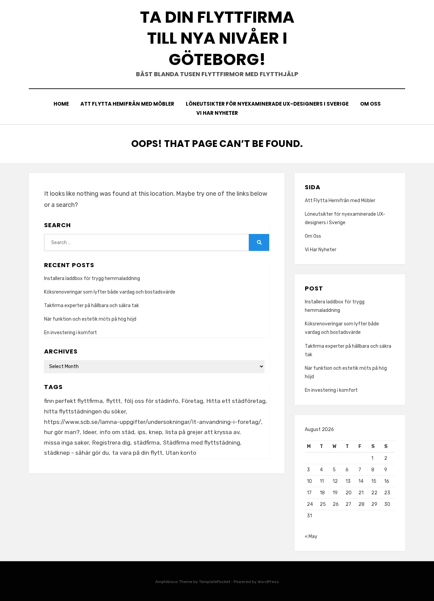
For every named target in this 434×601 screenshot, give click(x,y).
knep (155, 432)
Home (61, 103)
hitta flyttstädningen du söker (85, 411)
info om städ (117, 432)
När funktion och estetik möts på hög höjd (90, 319)
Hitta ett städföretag (235, 401)
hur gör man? (62, 432)
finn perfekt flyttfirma (73, 401)
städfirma (147, 442)
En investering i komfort (70, 333)
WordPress (268, 581)
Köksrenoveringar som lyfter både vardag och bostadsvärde (109, 292)
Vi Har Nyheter (217, 112)
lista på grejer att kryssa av (202, 432)
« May (311, 536)
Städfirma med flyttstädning (201, 442)
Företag (192, 401)
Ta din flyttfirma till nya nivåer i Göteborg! (217, 38)
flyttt (113, 401)
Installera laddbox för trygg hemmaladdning (92, 278)
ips (141, 432)
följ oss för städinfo (151, 401)
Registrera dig (111, 442)
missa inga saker (66, 442)
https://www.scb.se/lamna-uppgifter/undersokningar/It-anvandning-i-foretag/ (152, 421)
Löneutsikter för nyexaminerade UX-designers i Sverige (267, 103)
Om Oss (370, 103)
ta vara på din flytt (137, 452)
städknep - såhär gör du (76, 452)
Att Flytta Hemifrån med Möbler (127, 103)
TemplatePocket (214, 581)
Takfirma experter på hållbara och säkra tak (91, 305)
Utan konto (181, 452)
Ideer (89, 432)
